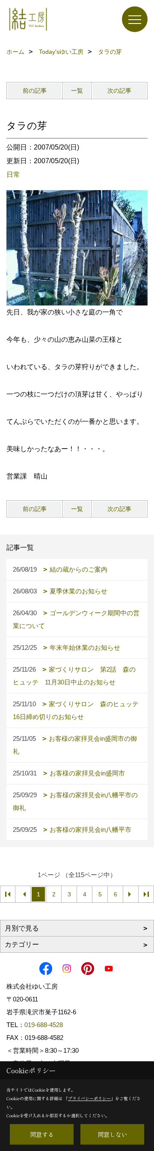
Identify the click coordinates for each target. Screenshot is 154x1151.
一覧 (77, 90)
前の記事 (35, 90)
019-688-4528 (43, 1024)
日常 (13, 174)
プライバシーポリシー (89, 1098)
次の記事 (119, 90)
